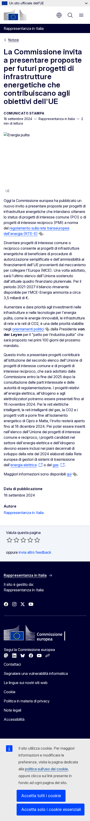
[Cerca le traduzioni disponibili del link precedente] (41, 234)
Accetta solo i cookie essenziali (51, 809)
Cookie (9, 692)
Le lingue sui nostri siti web (26, 682)
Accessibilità (14, 719)
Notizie (13, 40)
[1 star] (9, 540)
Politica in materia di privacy (27, 701)
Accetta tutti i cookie (41, 795)
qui (69, 474)
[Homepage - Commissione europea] (15, 14)
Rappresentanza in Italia (24, 512)
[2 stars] (13, 540)
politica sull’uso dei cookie (46, 769)
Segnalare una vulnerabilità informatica (36, 673)
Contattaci (12, 664)
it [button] (59, 15)
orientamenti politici (28, 329)
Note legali (12, 710)
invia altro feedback (35, 552)
